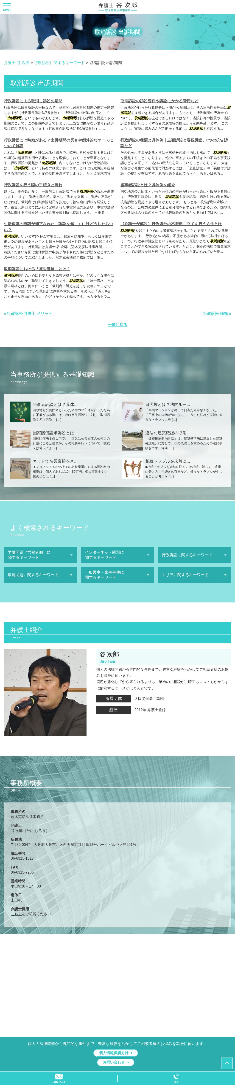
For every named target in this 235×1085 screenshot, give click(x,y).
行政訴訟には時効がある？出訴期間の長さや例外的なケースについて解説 (58, 143)
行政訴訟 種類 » (217, 313)
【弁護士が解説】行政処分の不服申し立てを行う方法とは (171, 224)
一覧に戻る (117, 325)
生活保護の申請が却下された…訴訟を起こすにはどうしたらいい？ (58, 227)
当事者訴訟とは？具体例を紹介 (147, 185)
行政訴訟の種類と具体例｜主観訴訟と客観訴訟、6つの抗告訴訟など (174, 143)
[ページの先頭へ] (226, 1063)
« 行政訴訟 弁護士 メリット (28, 313)
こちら (16, 914)
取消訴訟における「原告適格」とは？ (37, 269)
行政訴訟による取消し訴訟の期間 (33, 101)
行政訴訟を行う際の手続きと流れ (33, 185)
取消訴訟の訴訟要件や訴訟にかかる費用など (159, 101)
